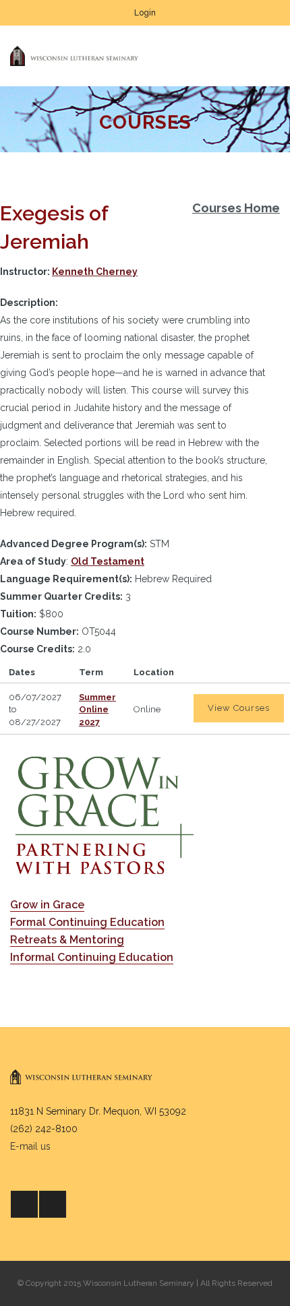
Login (145, 13)
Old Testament (107, 561)
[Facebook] (24, 1204)
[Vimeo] (52, 1204)
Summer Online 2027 (97, 709)
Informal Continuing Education (91, 957)
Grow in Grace (47, 904)
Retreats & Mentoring (67, 939)
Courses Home (236, 208)
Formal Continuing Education (87, 922)
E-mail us (30, 1146)
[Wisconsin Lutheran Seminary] (74, 56)
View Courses (239, 708)
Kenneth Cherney (95, 271)
